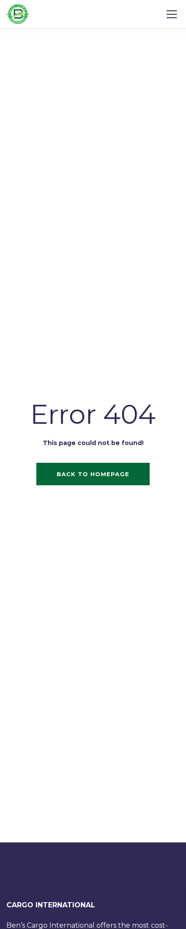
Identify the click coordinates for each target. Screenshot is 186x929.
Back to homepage (93, 474)
